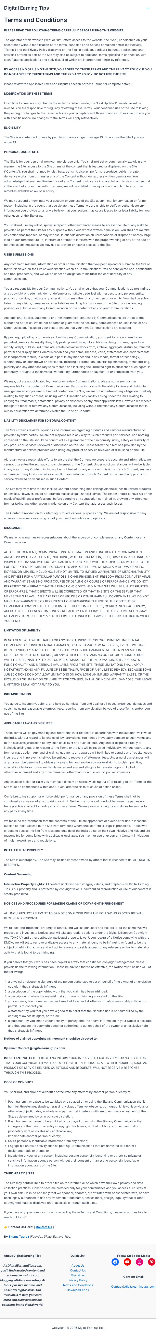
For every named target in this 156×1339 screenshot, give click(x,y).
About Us (78, 1265)
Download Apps (78, 1290)
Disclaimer (78, 1275)
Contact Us (44, 1227)
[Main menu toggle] (147, 8)
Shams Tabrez (19, 1236)
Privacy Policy (77, 1280)
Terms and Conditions (78, 1285)
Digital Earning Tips (26, 8)
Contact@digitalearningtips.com (133, 1286)
